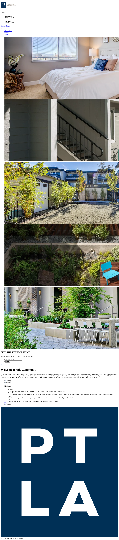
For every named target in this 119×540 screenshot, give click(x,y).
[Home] (8, 9)
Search (7, 361)
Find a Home (8, 31)
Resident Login (5, 26)
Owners (6, 32)
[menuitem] (61, 31)
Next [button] (5, 403)
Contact (6, 34)
